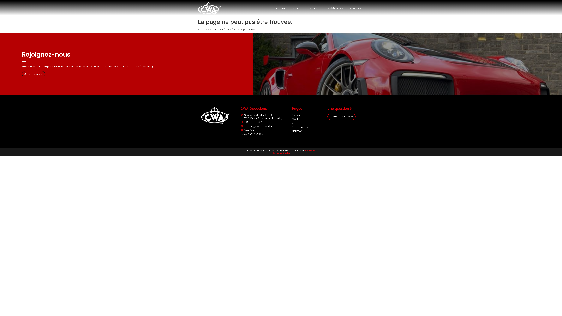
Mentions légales (281, 153)
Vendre (312, 8)
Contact (355, 8)
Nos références (333, 8)
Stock (297, 8)
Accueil (281, 8)
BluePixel (310, 150)
